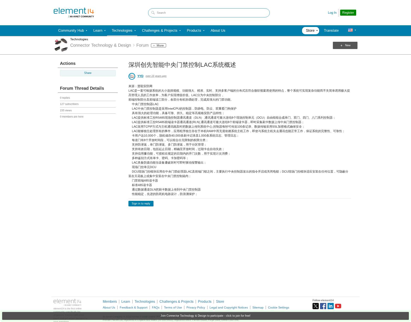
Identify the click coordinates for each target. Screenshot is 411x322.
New (347, 45)
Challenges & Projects (176, 301)
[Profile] (350, 30)
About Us (109, 307)
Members (110, 301)
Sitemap (258, 307)
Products (204, 301)
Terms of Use (173, 307)
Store (220, 301)
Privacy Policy (195, 307)
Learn (125, 301)
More (160, 45)
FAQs (155, 307)
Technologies (79, 39)
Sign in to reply (141, 203)
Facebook (323, 306)
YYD (140, 76)
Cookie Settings (278, 307)
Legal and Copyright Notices (229, 307)
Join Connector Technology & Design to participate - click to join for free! (205, 315)
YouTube (338, 306)
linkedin (331, 306)
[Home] (74, 12)
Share (87, 73)
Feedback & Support (133, 307)
